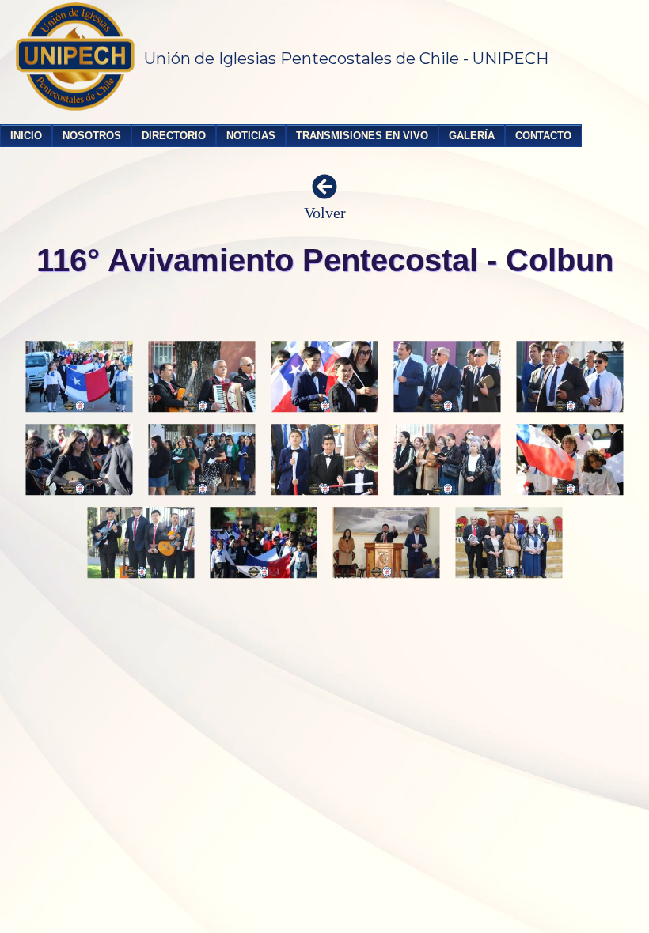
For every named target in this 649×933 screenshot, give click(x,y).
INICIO (26, 136)
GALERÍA (472, 136)
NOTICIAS (250, 136)
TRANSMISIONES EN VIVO (362, 136)
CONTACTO (543, 136)
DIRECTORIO (174, 136)
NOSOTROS (92, 136)
